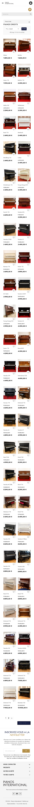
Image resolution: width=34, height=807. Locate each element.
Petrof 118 (20, 594)
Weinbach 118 (7, 512)
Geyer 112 (6, 80)
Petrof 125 (20, 457)
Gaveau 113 (6, 403)
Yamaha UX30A (22, 648)
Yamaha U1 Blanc (22, 539)
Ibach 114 (20, 484)
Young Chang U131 (8, 321)
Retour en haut (24, 723)
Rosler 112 (20, 266)
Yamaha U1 (21, 239)
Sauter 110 (6, 348)
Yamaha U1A (6, 566)
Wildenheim (21, 105)
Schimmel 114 (21, 675)
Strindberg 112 (7, 157)
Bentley (20, 55)
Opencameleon (11, 804)
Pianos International (16, 801)
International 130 (22, 375)
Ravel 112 (5, 132)
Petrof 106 (6, 457)
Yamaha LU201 (22, 294)
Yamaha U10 (6, 539)
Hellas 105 (6, 105)
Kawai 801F (21, 348)
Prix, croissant (12, 29)
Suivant (12, 718)
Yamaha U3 (21, 321)
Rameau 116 (6, 266)
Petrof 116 (20, 512)
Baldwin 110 (21, 80)
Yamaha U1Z (6, 648)
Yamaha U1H (6, 375)
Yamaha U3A (21, 566)
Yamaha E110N (7, 239)
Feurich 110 (6, 212)
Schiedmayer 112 (7, 185)
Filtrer (24, 29)
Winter (5, 55)
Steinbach (20, 132)
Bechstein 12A (21, 703)
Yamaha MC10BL (7, 484)
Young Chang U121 (23, 185)
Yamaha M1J (21, 212)
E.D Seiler (5, 294)
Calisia (19, 157)
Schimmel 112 (21, 403)
